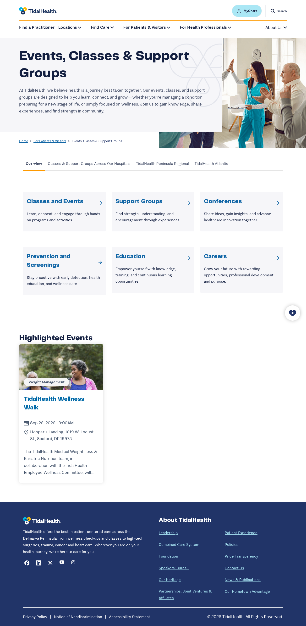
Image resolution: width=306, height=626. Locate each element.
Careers (215, 256)
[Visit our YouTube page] (62, 563)
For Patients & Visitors (49, 141)
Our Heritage (170, 579)
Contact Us (234, 568)
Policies (231, 544)
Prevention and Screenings (49, 261)
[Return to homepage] (42, 521)
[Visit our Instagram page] (74, 563)
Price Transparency (241, 556)
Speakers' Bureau (174, 568)
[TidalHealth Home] (38, 11)
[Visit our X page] (50, 563)
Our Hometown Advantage (247, 591)
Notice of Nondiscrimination (78, 617)
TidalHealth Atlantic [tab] (211, 163)
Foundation (168, 556)
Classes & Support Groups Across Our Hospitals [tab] (89, 163)
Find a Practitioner (37, 27)
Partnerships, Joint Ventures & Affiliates (185, 594)
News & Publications (243, 579)
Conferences (223, 201)
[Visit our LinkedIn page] (39, 563)
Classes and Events (55, 201)
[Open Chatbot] (292, 313)
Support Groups (139, 201)
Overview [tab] (34, 163)
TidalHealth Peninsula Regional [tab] (162, 163)
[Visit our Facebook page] (27, 563)
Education (130, 256)
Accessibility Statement (129, 617)
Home (23, 141)
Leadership (168, 533)
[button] (247, 11)
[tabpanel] (153, 243)
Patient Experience (241, 533)
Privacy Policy (35, 617)
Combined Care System (179, 544)
